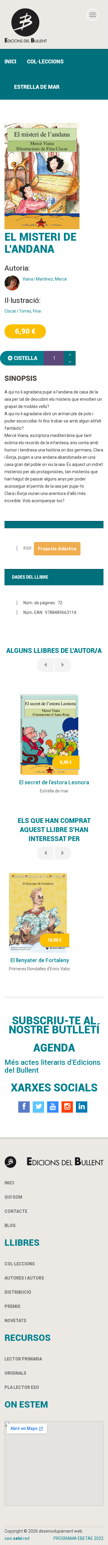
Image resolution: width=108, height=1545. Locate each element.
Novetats (15, 1320)
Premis (12, 1306)
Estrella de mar (36, 87)
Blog (10, 1225)
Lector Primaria (23, 1359)
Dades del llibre (30, 577)
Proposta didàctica (57, 548)
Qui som (13, 1197)
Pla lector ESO (21, 1387)
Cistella (25, 358)
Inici (10, 61)
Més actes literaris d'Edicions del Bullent (52, 1066)
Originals (15, 1373)
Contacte (15, 1211)
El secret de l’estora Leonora (54, 782)
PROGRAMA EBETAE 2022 (78, 1538)
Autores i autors (24, 1278)
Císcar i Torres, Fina (22, 311)
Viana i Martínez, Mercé (44, 279)
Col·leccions (45, 61)
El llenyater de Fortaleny (39, 960)
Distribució (17, 1292)
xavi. (16, 1538)
